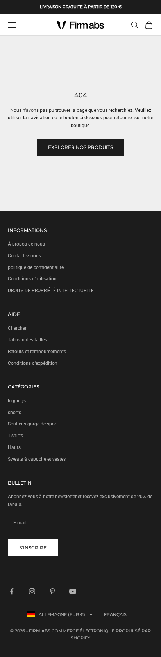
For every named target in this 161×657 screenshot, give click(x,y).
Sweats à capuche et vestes (37, 459)
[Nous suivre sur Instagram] (32, 591)
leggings (17, 401)
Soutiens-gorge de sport (33, 424)
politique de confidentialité (36, 267)
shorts (14, 412)
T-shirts (15, 435)
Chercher (17, 328)
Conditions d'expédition (32, 363)
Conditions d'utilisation (32, 279)
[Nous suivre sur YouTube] (73, 591)
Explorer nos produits (80, 147)
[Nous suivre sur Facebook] (12, 591)
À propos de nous (26, 244)
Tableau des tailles (27, 340)
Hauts (14, 447)
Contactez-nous (24, 255)
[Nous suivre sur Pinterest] (52, 591)
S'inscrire (33, 548)
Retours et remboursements (37, 351)
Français (115, 614)
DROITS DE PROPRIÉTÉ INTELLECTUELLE (51, 290)
